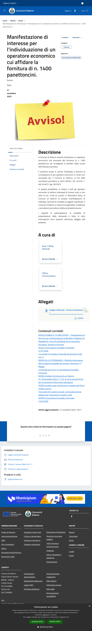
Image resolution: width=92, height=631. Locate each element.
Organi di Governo (8, 532)
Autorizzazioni (51, 562)
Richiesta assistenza (31, 589)
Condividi (65, 37)
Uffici (3, 540)
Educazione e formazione (55, 532)
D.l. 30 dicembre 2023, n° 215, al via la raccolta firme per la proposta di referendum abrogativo (60, 381)
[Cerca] (87, 10)
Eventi (71, 555)
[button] (46, 627)
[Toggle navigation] (4, 10)
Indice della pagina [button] (16, 148)
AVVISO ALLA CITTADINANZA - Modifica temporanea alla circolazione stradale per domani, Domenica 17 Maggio (60, 363)
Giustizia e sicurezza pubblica (54, 538)
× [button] (89, 606)
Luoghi (71, 551)
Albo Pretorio (51, 581)
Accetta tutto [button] (37, 622)
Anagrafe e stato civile (32, 532)
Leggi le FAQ (28, 585)
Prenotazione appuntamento (29, 575)
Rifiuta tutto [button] (55, 622)
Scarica (80, 318)
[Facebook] (74, 10)
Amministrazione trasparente (52, 575)
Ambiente (50, 550)
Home (5, 20)
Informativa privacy (53, 585)
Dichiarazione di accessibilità (52, 595)
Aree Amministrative (9, 536)
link (67, 617)
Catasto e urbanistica (32, 544)
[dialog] (46, 617)
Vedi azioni (76, 37)
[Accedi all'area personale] (82, 3)
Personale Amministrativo (11, 552)
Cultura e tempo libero (32, 536)
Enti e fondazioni (7, 544)
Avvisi (20, 20)
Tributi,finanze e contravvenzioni (52, 545)
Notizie (71, 532)
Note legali (50, 589)
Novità (12, 20)
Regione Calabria (9, 3)
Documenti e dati (7, 556)
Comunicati (73, 536)
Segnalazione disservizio (33, 581)
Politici (4, 548)
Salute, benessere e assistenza (53, 556)
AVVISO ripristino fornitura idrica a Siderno (56, 376)
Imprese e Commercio (32, 540)
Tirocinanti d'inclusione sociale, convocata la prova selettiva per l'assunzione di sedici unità (59, 393)
